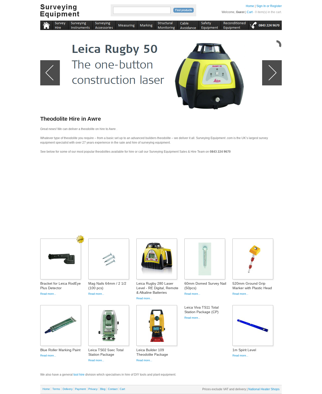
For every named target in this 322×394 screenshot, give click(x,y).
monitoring (166, 24)
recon (234, 24)
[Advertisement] (161, 197)
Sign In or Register (269, 6)
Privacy (93, 388)
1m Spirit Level (244, 350)
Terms (56, 388)
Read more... (48, 293)
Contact (112, 388)
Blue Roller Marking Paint (60, 350)
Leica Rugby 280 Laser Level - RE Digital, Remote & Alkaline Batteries (157, 287)
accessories (103, 24)
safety (209, 24)
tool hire (79, 374)
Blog (102, 388)
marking (146, 24)
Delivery (68, 388)
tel (265, 24)
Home (250, 6)
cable (187, 24)
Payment (80, 388)
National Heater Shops (263, 389)
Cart (250, 12)
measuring (126, 24)
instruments (60, 24)
